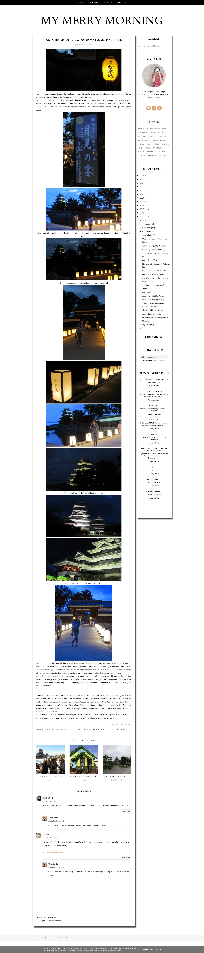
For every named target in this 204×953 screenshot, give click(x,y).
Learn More (148, 949)
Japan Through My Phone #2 (154, 246)
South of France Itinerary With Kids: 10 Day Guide (153, 410)
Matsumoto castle (105, 730)
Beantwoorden (126, 811)
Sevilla (148, 148)
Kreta (140, 140)
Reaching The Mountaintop (153, 249)
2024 (142, 183)
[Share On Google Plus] (129, 724)
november (146, 228)
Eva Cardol (53, 818)
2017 (142, 209)
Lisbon (155, 140)
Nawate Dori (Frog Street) (153, 299)
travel (116, 730)
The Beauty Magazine (154, 391)
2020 (142, 198)
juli (143, 328)
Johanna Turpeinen (153, 491)
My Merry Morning (102, 21)
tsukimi (122, 730)
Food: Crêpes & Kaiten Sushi (154, 271)
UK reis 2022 (157, 148)
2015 (142, 216)
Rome (140, 148)
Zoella (154, 434)
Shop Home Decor (153, 482)
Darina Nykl (153, 420)
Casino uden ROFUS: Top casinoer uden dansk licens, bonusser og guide (154, 424)
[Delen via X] (121, 724)
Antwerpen (143, 128)
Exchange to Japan (75, 730)
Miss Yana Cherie (153, 479)
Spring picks (154, 470)
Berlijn (165, 128)
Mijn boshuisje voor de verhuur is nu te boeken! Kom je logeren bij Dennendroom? (154, 456)
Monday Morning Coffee (154, 382)
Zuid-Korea (161, 152)
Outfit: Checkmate (150, 292)
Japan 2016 (141, 136)
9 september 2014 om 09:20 (56, 867)
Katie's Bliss (154, 405)
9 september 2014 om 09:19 (56, 821)
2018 (142, 205)
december (146, 224)
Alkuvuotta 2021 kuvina (154, 494)
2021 (142, 194)
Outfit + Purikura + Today (153, 274)
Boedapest (142, 132)
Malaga (141, 144)
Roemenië (166, 144)
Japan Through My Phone (153, 296)
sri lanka (163, 156)
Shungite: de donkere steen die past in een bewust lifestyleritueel (154, 395)
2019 (142, 202)
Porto (156, 144)
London (163, 140)
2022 (142, 190)
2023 (142, 187)
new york (152, 156)
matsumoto (93, 730)
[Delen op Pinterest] (125, 724)
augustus (146, 325)
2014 (142, 220)
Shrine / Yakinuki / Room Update (156, 310)
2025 (142, 179)
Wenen (141, 152)
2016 (142, 213)
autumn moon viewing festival (54, 730)
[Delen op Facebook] (117, 724)
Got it (158, 949)
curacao (142, 156)
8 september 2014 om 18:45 (50, 801)
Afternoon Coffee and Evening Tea (154, 379)
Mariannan (154, 467)
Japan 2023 (162, 136)
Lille (147, 140)
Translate (161, 361)
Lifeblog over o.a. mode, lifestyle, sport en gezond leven (154, 449)
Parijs (149, 144)
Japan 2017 (152, 136)
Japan (85, 730)
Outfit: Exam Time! (150, 260)
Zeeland (149, 152)
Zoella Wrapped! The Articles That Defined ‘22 (154, 438)
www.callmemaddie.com (52, 852)
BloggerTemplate (66, 937)
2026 (142, 176)
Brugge (152, 132)
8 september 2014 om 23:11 (50, 838)
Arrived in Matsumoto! (152, 314)
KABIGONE (47, 798)
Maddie (45, 834)
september (146, 235)
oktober (145, 231)
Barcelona (155, 128)
